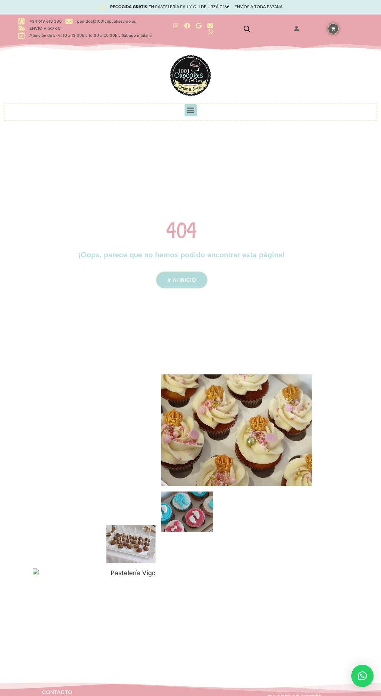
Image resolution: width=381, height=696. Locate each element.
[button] (191, 110)
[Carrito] (333, 28)
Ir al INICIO (181, 280)
